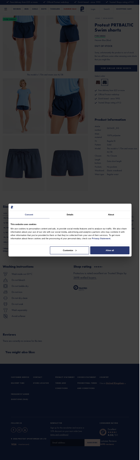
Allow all (110, 250)
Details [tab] (70, 214)
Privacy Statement (101, 238)
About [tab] (111, 214)
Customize (68, 250)
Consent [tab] (29, 214)
